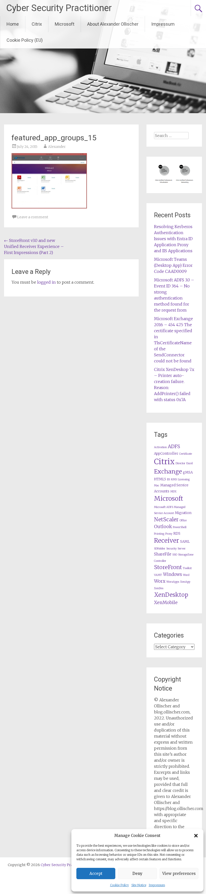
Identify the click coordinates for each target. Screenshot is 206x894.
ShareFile (162, 554)
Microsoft (64, 24)
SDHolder (159, 548)
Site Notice (138, 885)
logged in (46, 282)
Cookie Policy (119, 885)
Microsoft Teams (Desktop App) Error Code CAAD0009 (173, 265)
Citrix (37, 24)
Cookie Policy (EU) (25, 40)
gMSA (188, 472)
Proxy (168, 533)
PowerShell (179, 527)
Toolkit (187, 568)
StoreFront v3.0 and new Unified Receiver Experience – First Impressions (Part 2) (34, 246)
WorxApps (172, 581)
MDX (173, 491)
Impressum (157, 885)
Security (171, 548)
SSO (174, 554)
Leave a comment (32, 217)
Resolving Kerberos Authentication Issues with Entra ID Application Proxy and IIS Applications (173, 238)
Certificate (185, 453)
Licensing (184, 479)
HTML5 (160, 479)
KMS (174, 479)
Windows (172, 574)
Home (13, 24)
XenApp (185, 581)
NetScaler (166, 519)
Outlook (163, 526)
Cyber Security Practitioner (59, 8)
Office (183, 520)
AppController (166, 453)
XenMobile (166, 602)
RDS (176, 533)
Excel (189, 463)
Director (180, 463)
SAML (185, 541)
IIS (168, 479)
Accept (95, 873)
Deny (137, 873)
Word (186, 575)
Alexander (57, 146)
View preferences (179, 873)
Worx (159, 581)
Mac (156, 485)
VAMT (158, 575)
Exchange (168, 471)
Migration (183, 513)
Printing (159, 533)
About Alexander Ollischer (112, 24)
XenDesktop (171, 594)
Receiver (166, 540)
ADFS (174, 446)
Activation (160, 447)
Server (182, 548)
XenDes (158, 588)
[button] (195, 835)
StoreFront (168, 567)
